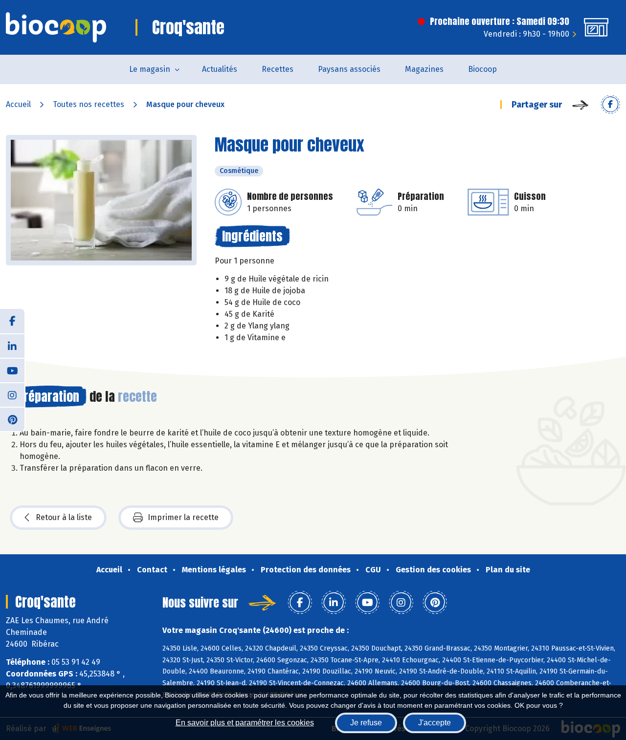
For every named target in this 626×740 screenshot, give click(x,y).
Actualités (219, 69)
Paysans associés (349, 69)
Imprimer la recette (183, 517)
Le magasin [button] (149, 69)
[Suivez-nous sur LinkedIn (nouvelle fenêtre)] (12, 345)
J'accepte (434, 722)
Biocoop (482, 69)
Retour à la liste (64, 517)
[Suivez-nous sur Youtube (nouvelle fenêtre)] (12, 370)
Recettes (277, 69)
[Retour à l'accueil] (56, 27)
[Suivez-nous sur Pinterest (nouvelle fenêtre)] (12, 419)
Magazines (424, 69)
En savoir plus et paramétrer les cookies (245, 722)
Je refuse (366, 722)
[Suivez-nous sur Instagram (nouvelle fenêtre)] (12, 394)
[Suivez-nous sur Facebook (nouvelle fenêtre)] (12, 321)
